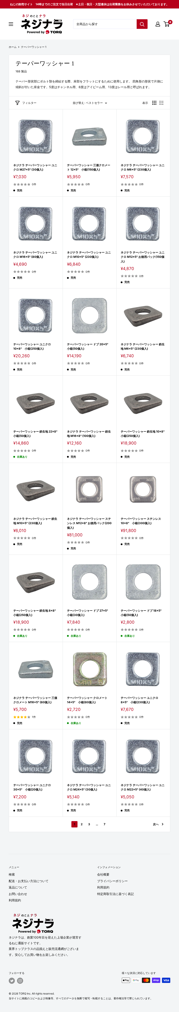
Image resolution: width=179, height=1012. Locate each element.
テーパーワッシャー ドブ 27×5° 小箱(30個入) (89, 613)
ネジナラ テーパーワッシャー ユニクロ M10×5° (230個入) (89, 254)
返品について (18, 887)
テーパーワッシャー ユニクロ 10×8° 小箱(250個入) (32, 346)
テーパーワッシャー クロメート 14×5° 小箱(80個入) (87, 700)
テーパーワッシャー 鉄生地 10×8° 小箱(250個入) (143, 434)
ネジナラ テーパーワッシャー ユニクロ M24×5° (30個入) (89, 787)
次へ (156, 824)
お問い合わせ (18, 894)
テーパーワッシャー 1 (33, 47)
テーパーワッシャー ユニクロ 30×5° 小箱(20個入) (32, 787)
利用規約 (15, 900)
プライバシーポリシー (112, 881)
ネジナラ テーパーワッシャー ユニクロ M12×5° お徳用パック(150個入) (143, 257)
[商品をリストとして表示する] (162, 103)
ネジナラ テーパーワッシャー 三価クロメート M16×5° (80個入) (35, 700)
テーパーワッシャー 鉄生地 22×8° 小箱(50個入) (35, 434)
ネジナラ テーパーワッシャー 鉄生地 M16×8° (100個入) (89, 434)
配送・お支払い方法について (28, 881)
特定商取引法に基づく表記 (115, 894)
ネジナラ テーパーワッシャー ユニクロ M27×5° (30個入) (35, 167)
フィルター (29, 103)
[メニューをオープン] (11, 24)
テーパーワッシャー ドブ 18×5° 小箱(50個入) (142, 613)
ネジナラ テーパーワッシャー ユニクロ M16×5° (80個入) (35, 254)
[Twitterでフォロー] (12, 981)
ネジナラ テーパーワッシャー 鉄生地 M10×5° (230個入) (35, 521)
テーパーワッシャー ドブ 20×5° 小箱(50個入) (89, 346)
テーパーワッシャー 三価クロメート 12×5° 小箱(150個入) (88, 167)
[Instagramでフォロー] (20, 981)
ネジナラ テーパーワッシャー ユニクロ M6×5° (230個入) (143, 167)
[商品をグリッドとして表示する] (154, 103)
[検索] (142, 24)
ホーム (13, 47)
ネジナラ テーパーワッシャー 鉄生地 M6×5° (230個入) (143, 346)
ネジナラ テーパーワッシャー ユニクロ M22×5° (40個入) (143, 787)
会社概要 (103, 874)
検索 (12, 874)
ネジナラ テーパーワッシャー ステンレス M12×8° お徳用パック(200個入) (89, 523)
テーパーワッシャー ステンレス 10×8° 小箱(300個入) (141, 521)
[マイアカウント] (158, 24)
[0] (166, 24)
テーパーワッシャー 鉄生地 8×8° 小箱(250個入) (35, 613)
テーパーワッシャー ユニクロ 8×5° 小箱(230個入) (139, 700)
